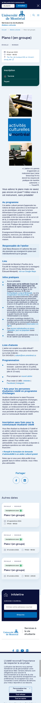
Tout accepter (20, 698)
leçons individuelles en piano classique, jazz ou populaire (20, 329)
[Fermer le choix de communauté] (36, 6)
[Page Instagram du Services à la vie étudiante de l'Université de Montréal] (17, 650)
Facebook (11, 383)
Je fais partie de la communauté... (13, 2)
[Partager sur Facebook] (16, 480)
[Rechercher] (33, 15)
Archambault (12, 293)
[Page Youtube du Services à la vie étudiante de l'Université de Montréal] (22, 650)
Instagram (20, 383)
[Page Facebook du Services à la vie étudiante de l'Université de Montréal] (13, 650)
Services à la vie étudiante (12, 23)
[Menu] (37, 15)
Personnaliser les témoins (21, 689)
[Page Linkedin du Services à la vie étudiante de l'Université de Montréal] (27, 650)
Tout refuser (20, 694)
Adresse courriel (12, 601)
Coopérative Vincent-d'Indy (18, 295)
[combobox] (8, 6)
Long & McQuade (25, 293)
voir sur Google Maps (27, 271)
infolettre (26, 381)
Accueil (4, 30)
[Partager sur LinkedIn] (24, 480)
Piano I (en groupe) (29, 30)
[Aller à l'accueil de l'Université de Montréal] (13, 15)
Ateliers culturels (15, 30)
